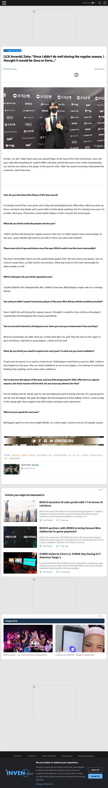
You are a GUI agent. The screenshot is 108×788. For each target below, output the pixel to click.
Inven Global (15, 3)
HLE (70, 455)
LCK (74, 455)
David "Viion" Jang (28, 465)
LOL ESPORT (85, 455)
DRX (50, 455)
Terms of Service (49, 756)
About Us (18, 756)
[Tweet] (31, 75)
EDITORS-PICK (16, 455)
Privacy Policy (66, 756)
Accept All (95, 776)
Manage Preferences (44, 784)
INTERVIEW (7, 455)
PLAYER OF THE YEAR (96, 455)
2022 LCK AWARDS (42, 455)
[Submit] (54, 75)
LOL (78, 455)
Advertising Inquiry (86, 756)
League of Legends (14, 458)
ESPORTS (24, 455)
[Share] (43, 75)
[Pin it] (65, 75)
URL (76, 75)
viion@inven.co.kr (29, 468)
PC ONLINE (32, 455)
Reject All (95, 770)
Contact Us (32, 756)
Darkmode (87, 3)
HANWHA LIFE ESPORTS (60, 455)
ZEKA (5, 458)
